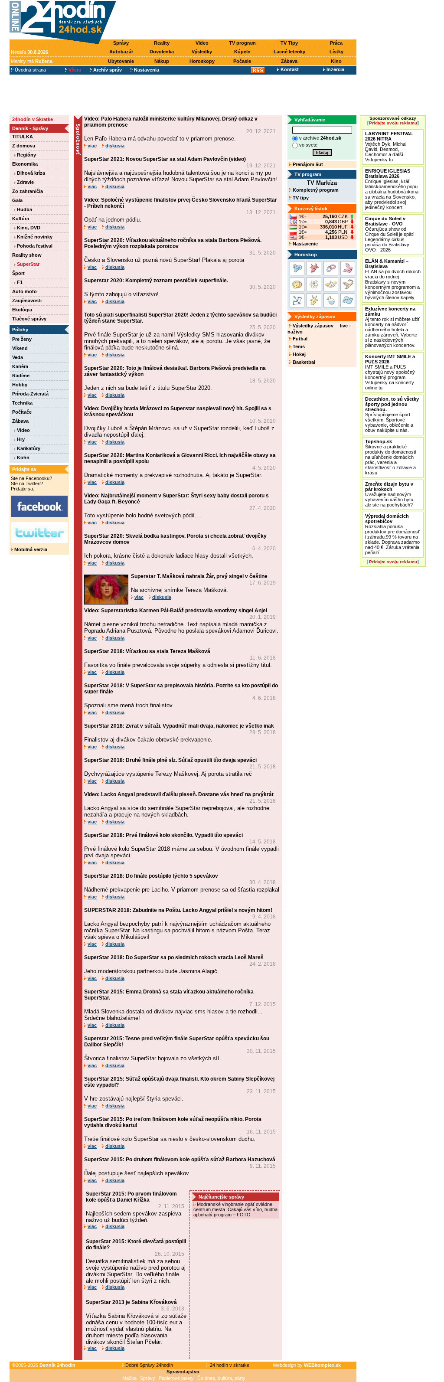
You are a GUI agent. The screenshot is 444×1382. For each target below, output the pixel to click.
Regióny (26, 154)
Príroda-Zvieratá (30, 393)
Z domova (23, 145)
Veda (17, 357)
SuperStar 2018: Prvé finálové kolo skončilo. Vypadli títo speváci (163, 835)
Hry (20, 439)
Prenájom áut (307, 164)
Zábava (289, 61)
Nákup (161, 61)
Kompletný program (315, 190)
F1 (19, 282)
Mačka (129, 1378)
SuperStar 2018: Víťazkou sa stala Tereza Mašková (147, 651)
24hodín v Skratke (32, 119)
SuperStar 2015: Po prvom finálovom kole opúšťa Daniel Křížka (131, 1197)
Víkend (20, 348)
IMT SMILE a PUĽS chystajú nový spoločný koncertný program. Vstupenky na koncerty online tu (390, 372)
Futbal (299, 338)
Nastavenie (304, 243)
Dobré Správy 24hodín (148, 1365)
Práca (336, 43)
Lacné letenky (289, 51)
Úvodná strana (29, 69)
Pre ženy (22, 339)
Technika (22, 402)
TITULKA (22, 136)
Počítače (22, 412)
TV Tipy (289, 43)
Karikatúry (28, 448)
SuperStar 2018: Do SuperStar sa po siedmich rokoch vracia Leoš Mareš (174, 957)
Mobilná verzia (30, 549)
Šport (18, 273)
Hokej (298, 354)
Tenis (298, 346)
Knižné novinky (34, 236)
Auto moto (24, 291)
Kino (336, 61)
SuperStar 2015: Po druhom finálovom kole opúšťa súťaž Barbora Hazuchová (179, 1160)
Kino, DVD (28, 227)
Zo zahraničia (27, 191)
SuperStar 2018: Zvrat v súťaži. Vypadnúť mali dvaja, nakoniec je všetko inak (179, 726)
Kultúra (20, 218)
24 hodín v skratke (229, 1365)
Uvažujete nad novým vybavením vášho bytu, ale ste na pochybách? (390, 494)
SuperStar (27, 264)
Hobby (19, 384)
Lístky (336, 51)
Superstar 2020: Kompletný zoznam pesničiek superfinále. (156, 281)
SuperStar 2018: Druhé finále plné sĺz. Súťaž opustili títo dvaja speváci (170, 760)
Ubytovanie (121, 61)
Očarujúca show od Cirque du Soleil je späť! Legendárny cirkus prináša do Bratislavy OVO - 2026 (390, 234)
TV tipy (300, 197)
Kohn (22, 457)
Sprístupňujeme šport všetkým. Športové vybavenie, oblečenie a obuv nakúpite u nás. (392, 414)
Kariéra (20, 366)
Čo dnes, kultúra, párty (221, 1378)
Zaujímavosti (27, 300)
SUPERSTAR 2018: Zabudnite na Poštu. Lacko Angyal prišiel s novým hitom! (178, 910)
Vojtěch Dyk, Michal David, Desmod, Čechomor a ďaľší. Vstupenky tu (389, 146)
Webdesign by (307, 1365)
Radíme (20, 375)
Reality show (27, 255)
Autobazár (121, 51)
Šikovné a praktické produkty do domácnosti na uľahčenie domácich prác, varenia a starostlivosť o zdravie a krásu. (390, 457)
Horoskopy (202, 61)
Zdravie (25, 182)
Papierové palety (176, 1378)
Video (202, 43)
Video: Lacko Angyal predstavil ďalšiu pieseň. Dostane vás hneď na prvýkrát (179, 794)
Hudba (24, 209)
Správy (121, 43)
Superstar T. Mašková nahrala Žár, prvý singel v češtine (199, 576)
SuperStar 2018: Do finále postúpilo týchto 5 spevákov (151, 876)
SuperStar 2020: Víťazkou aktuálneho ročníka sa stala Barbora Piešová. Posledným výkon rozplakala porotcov (172, 243)
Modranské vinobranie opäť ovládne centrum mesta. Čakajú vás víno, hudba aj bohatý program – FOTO (235, 1209)
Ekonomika (25, 164)
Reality (162, 43)
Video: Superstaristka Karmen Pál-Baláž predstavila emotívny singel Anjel (175, 611)
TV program (242, 43)
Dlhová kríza (30, 173)
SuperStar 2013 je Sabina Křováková (131, 1302)
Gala (17, 200)
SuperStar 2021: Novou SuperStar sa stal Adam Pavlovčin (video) (165, 159)
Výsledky (202, 51)
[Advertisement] (238, 20)
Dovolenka (162, 51)
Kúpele (242, 51)
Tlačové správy (29, 318)
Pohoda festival (34, 245)
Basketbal (303, 362)
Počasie (242, 61)
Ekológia (22, 309)
